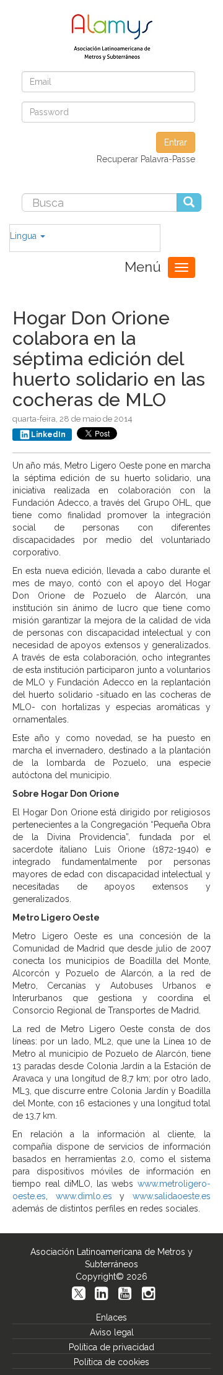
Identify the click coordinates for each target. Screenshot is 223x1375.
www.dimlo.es (84, 1196)
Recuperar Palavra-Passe (146, 159)
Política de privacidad (111, 1347)
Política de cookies (111, 1362)
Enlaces (111, 1317)
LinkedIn (48, 434)
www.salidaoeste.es (172, 1196)
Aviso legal (112, 1332)
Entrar (175, 142)
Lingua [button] (24, 236)
